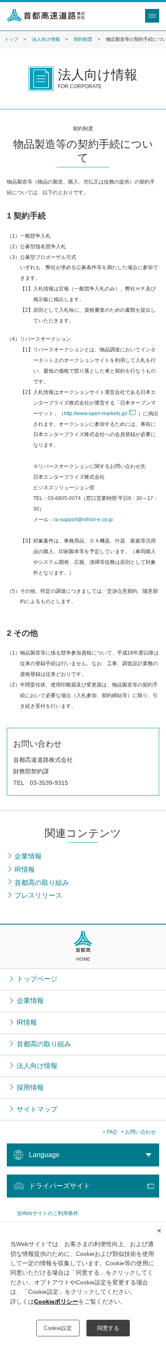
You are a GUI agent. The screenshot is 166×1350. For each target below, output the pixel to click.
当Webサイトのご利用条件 (47, 1213)
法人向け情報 (46, 39)
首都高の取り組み (44, 1044)
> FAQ (110, 1132)
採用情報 (30, 1087)
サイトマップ (37, 1109)
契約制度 (83, 39)
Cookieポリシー (56, 1301)
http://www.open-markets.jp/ (95, 413)
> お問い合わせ (138, 1132)
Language (44, 1154)
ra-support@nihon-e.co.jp (83, 520)
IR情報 (27, 1022)
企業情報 (30, 1000)
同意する (108, 1328)
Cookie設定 (58, 1328)
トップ (11, 39)
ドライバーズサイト (59, 1185)
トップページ (37, 978)
